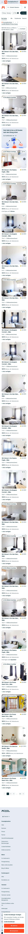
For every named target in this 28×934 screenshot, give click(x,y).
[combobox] (15, 7)
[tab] (4, 18)
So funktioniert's (5, 858)
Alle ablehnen (14, 925)
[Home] (3, 7)
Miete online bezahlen (7, 865)
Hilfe (2, 876)
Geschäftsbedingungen (7, 838)
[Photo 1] (12, 48)
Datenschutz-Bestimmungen (5, 842)
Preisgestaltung (5, 861)
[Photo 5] (15, 48)
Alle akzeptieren (14, 930)
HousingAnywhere (7, 22)
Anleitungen (4, 908)
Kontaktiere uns (5, 880)
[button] (6, 13)
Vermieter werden (5, 895)
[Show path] (15, 22)
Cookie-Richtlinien (6, 846)
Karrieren (3, 828)
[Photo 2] (13, 48)
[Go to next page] (23, 794)
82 (20, 793)
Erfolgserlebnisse (5, 911)
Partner (3, 834)
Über (2, 825)
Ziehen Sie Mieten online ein (7, 904)
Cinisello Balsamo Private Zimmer (9, 24)
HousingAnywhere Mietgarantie (6, 899)
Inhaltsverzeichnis (5, 849)
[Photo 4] (14, 48)
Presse (3, 831)
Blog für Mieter (5, 868)
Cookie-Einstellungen (9, 921)
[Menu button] (25, 7)
